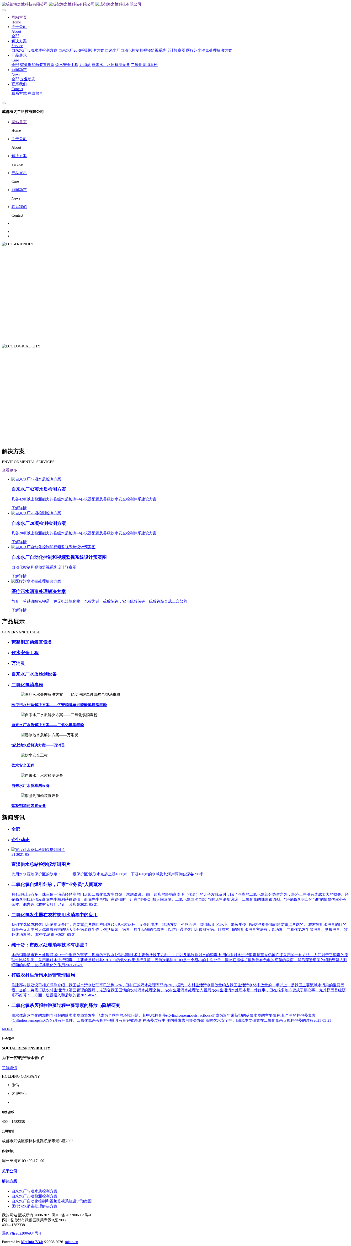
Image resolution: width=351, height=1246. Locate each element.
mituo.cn (71, 1242)
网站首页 (19, 122)
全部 (15, 36)
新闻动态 (19, 190)
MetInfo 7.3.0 (32, 1242)
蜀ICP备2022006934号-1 (22, 1233)
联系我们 (19, 207)
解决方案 (19, 156)
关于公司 (19, 139)
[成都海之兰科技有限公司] (175, 4)
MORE (7, 1029)
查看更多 (9, 470)
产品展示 (19, 173)
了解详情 (9, 1068)
